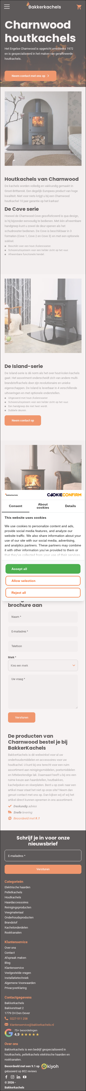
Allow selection (23, 581)
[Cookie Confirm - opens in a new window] (64, 495)
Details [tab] (70, 506)
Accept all (19, 569)
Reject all (18, 592)
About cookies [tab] (43, 505)
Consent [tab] (15, 506)
